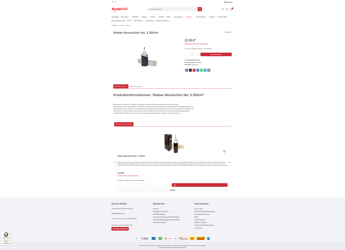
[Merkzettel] (223, 9)
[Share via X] (190, 70)
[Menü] (9, 232)
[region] (147, 57)
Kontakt (156, 209)
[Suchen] (200, 9)
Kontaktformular (127, 225)
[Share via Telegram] (205, 70)
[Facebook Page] (112, 2)
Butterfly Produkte (159, 222)
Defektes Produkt (159, 214)
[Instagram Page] (115, 2)
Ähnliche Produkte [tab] (124, 124)
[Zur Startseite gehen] (120, 9)
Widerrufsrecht (199, 220)
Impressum (198, 228)
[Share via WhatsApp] (201, 70)
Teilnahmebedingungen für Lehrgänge (166, 220)
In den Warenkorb (216, 54)
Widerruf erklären (200, 222)
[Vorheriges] (116, 162)
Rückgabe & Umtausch (161, 211)
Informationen (201, 203)
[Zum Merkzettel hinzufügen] (224, 151)
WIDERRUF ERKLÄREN (120, 229)
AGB (196, 217)
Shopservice (159, 203)
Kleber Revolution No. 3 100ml (131, 156)
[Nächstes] (229, 162)
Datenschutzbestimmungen (204, 225)
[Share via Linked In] (197, 70)
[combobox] (173, 9)
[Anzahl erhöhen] (198, 54)
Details (172, 190)
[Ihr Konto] (227, 9)
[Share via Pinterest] (194, 70)
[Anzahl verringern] (186, 54)
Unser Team (198, 209)
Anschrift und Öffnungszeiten (204, 211)
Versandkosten (168, 245)
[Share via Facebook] (186, 70)
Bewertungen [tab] (136, 86)
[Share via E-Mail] (208, 70)
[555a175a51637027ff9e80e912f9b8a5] (147, 57)
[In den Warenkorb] (200, 185)
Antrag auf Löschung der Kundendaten (166, 217)
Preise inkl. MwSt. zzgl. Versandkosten (196, 43)
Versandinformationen (202, 214)
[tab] (120, 86)
